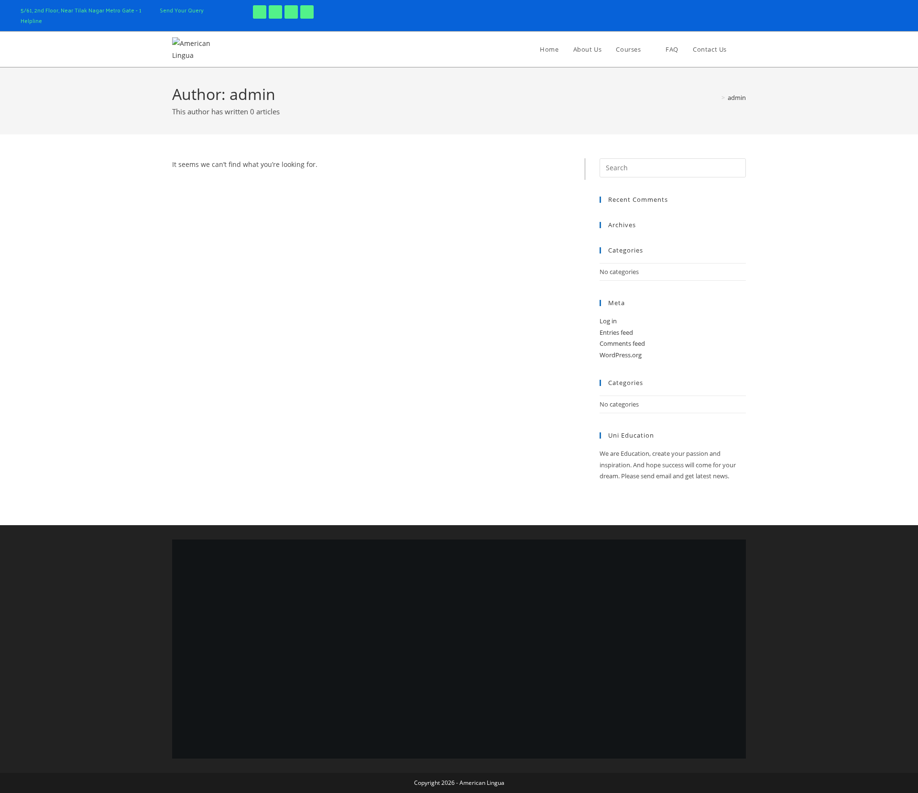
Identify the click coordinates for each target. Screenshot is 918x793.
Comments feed (622, 343)
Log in (608, 321)
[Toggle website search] (743, 49)
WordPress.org (621, 355)
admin (737, 97)
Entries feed (616, 332)
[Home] (716, 97)
